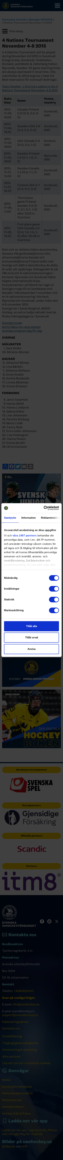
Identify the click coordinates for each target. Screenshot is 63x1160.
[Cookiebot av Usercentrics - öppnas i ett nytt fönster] (44, 508)
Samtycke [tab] (10, 517)
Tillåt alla (31, 626)
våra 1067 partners (25, 535)
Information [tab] (28, 517)
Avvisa (31, 648)
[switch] (54, 589)
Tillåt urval (31, 637)
